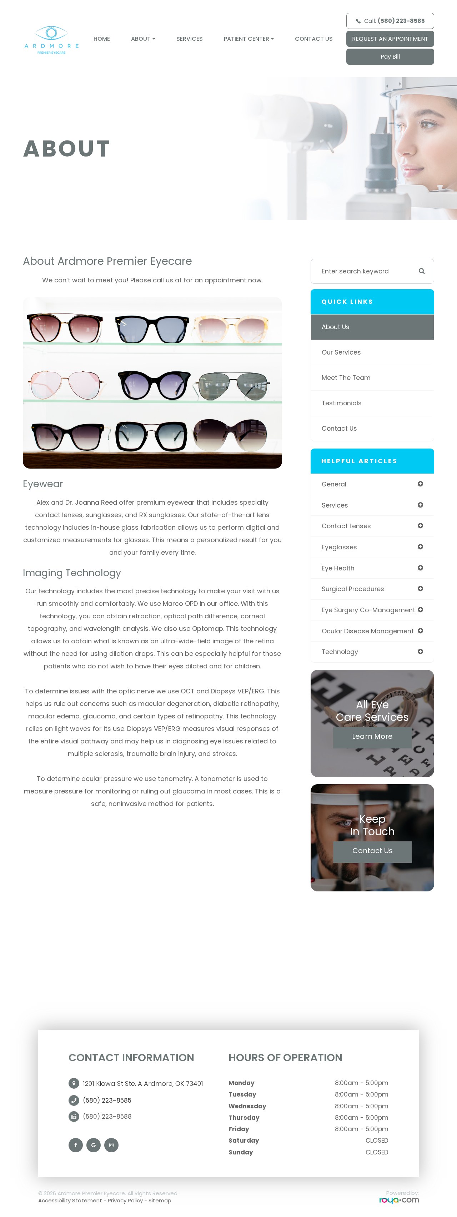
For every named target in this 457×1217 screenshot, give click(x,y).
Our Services (341, 352)
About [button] (141, 39)
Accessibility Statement (70, 1200)
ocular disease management (368, 631)
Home (102, 39)
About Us (336, 326)
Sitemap (160, 1200)
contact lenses (346, 525)
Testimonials (342, 403)
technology (340, 651)
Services (189, 39)
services (335, 505)
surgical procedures (353, 588)
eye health (338, 568)
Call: (394, 21)
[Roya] (399, 1200)
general (334, 484)
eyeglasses (339, 547)
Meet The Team (346, 377)
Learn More (372, 736)
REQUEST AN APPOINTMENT (390, 39)
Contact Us (314, 39)
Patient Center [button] (246, 39)
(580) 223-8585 (107, 1100)
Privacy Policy (125, 1200)
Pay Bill (390, 57)
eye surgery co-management (368, 609)
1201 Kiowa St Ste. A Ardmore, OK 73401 (143, 1083)
